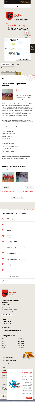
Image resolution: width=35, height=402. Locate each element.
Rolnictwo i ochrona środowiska (12, 242)
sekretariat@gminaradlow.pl (11, 331)
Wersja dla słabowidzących (24, 2)
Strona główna (10, 2)
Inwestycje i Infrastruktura (13, 225)
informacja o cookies (26, 395)
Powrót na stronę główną (17, 17)
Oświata (9, 231)
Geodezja (9, 265)
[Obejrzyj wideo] (27, 33)
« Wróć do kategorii (17, 197)
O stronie (5, 354)
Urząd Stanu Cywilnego (11, 219)
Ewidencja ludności (9, 236)
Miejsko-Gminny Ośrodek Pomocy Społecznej (18, 248)
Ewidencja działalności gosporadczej (16, 259)
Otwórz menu (17, 6)
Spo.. (18, 64)
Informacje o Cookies (8, 357)
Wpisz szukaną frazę (7, 71)
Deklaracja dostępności (8, 364)
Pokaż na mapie (6, 314)
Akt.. (13, 64)
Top (4, 367)
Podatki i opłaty (8, 270)
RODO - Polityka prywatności (9, 360)
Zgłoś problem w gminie (13, 276)
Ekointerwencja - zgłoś (23, 59)
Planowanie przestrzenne (13, 253)
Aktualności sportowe (28, 191)
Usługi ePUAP (10, 282)
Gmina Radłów (6, 64)
